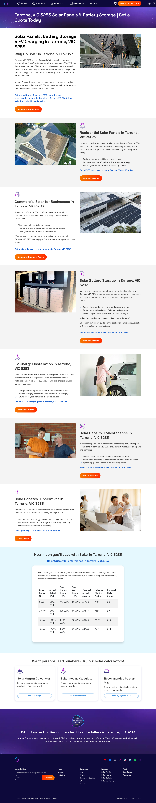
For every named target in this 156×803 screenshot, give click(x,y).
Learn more (23, 538)
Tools (125, 769)
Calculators (127, 772)
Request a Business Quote (30, 257)
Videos (60, 772)
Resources (127, 775)
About (18, 798)
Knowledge (84, 769)
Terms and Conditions (30, 798)
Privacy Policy (45, 798)
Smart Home (84, 784)
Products (104, 769)
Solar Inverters (106, 775)
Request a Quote (91, 178)
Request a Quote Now (28, 109)
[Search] (154, 3)
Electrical (83, 787)
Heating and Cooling (87, 778)
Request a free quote (129, 3)
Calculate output (34, 695)
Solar (82, 772)
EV (81, 781)
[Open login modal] (149, 3)
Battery (82, 775)
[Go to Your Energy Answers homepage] (6, 3)
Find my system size (121, 695)
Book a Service (90, 475)
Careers (55, 798)
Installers (61, 775)
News (60, 769)
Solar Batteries (106, 778)
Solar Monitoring (107, 781)
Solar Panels (106, 772)
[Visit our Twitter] (115, 759)
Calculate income (78, 695)
